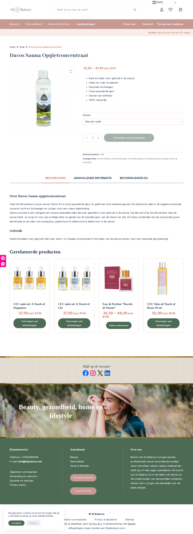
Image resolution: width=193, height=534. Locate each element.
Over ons (130, 24)
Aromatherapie (119, 158)
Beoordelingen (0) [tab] (134, 178)
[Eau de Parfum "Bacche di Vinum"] (119, 278)
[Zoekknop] (134, 9)
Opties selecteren (118, 325)
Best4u (131, 523)
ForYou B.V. (95, 523)
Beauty (14, 24)
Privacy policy (18, 484)
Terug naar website (170, 24)
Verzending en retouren (23, 476)
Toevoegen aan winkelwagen (129, 137)
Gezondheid (34, 24)
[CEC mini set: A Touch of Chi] (74, 278)
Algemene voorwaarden (23, 471)
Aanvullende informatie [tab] (93, 178)
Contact (147, 24)
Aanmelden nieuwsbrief (83, 478)
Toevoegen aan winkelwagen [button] (29, 323)
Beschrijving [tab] (55, 178)
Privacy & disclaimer (105, 519)
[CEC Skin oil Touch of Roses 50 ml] (163, 278)
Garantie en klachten (21, 480)
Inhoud (86, 115)
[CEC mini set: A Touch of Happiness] (29, 278)
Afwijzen (33, 523)
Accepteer (16, 523)
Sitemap (129, 519)
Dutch (159, 2)
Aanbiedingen (86, 24)
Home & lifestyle (59, 24)
